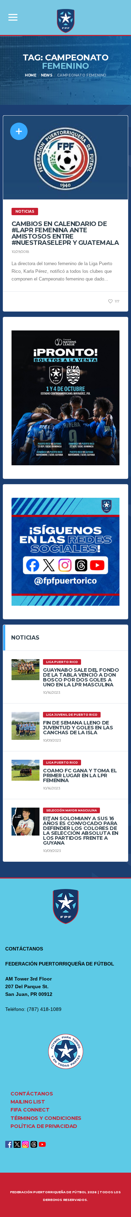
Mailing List (27, 1102)
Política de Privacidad (43, 1126)
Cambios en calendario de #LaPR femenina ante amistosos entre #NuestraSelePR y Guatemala (65, 233)
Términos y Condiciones (45, 1118)
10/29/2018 (20, 251)
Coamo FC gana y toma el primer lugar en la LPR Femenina (80, 775)
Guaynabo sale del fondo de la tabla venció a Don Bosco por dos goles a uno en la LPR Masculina (81, 677)
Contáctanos (31, 1094)
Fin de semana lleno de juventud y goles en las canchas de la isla (78, 728)
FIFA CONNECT (29, 1110)
